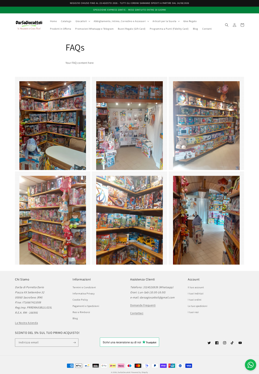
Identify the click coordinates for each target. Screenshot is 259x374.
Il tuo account (196, 287)
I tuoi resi (193, 312)
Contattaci (136, 313)
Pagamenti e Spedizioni (86, 306)
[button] (82, 21)
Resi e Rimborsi (81, 312)
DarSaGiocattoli (124, 372)
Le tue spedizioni (197, 306)
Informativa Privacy (83, 293)
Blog (75, 318)
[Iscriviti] (74, 342)
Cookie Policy (80, 299)
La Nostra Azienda (26, 323)
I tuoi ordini (194, 299)
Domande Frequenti (143, 305)
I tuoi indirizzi (196, 293)
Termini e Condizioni (84, 287)
